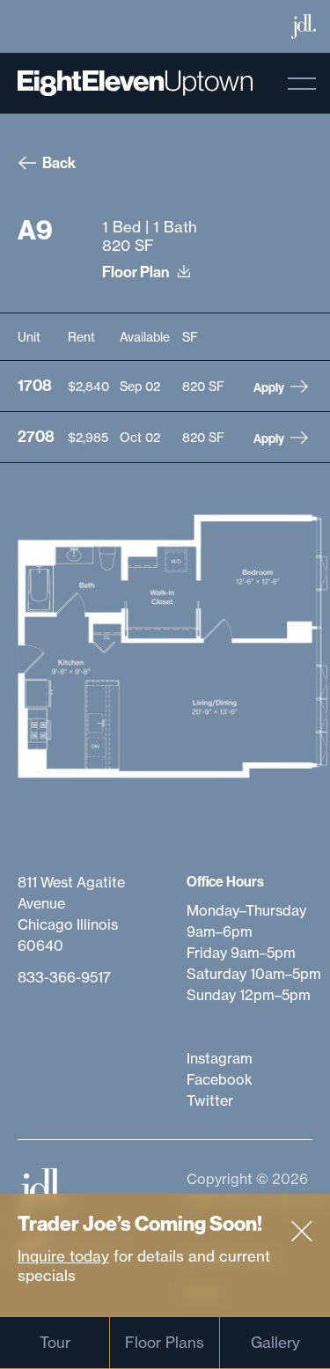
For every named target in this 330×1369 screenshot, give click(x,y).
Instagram (220, 1058)
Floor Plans (164, 1342)
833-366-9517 (64, 977)
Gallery (275, 1342)
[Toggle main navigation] (302, 83)
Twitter (210, 1100)
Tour (55, 1342)
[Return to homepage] (135, 83)
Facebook (220, 1079)
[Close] (301, 1231)
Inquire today (63, 1256)
